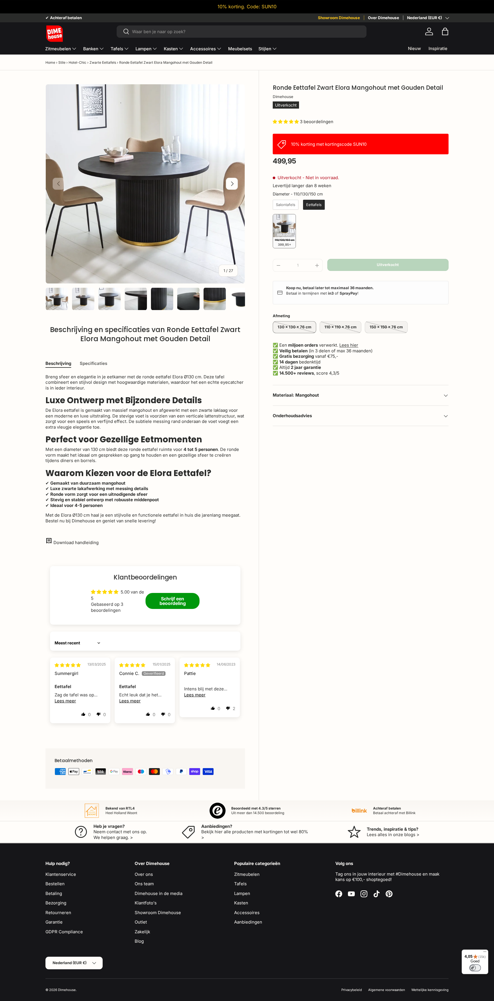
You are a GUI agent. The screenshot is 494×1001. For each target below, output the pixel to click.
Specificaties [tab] (93, 363)
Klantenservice (60, 874)
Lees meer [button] (65, 701)
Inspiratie (438, 48)
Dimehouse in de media (158, 893)
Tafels (117, 48)
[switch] (475, 967)
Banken (90, 48)
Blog (139, 941)
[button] (445, 31)
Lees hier (348, 345)
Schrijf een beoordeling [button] (173, 601)
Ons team (144, 883)
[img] (68, 665)
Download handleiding (76, 542)
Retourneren (58, 912)
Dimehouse (283, 97)
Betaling (53, 893)
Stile (61, 62)
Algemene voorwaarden (386, 990)
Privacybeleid (351, 990)
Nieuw (414, 48)
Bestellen (55, 883)
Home (50, 62)
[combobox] (241, 31)
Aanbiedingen (248, 922)
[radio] (285, 205)
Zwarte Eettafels (102, 62)
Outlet (141, 922)
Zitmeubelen (58, 48)
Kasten (171, 48)
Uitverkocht (388, 265)
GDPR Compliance (64, 931)
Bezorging (55, 903)
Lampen (144, 48)
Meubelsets (240, 48)
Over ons (144, 874)
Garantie (54, 922)
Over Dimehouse (383, 17)
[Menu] (484, 953)
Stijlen (264, 48)
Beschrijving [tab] (58, 363)
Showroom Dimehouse (339, 17)
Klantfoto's (146, 903)
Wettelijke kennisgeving (430, 990)
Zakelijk (142, 931)
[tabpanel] (145, 449)
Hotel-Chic (77, 62)
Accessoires (203, 48)
